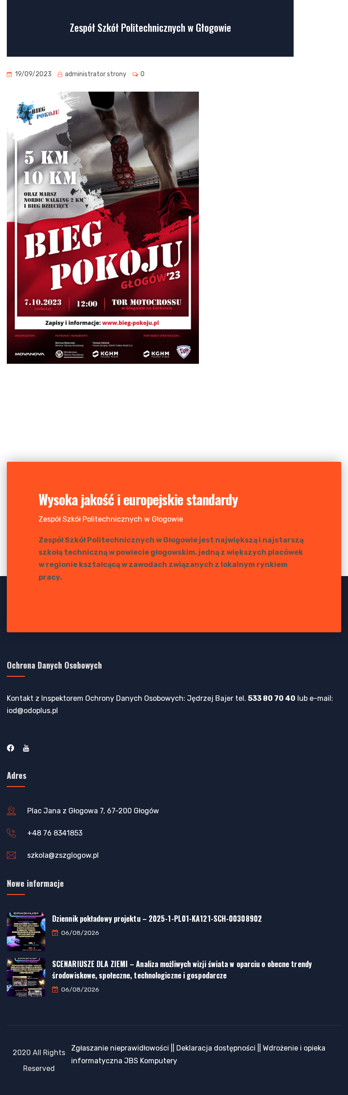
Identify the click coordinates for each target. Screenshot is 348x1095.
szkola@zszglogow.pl (63, 855)
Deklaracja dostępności (216, 1048)
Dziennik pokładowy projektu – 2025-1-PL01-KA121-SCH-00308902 (157, 918)
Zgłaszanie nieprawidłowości (120, 1048)
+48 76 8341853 (54, 833)
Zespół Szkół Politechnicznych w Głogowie (150, 27)
